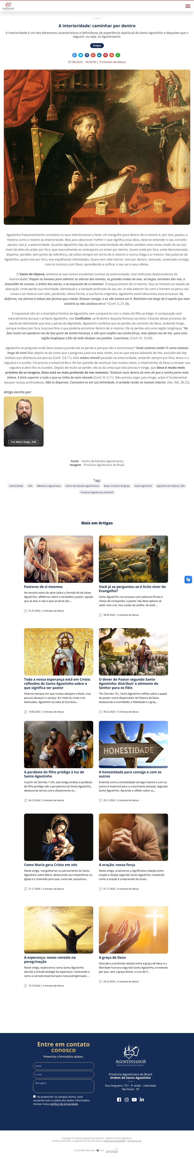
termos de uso (134, 1141)
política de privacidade (64, 1104)
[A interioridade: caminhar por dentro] (97, 147)
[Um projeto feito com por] (97, 1147)
